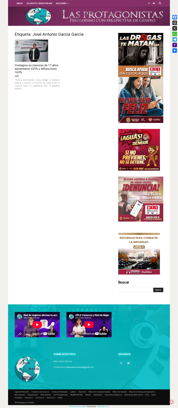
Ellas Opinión (46, 395)
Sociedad (18, 397)
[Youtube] (154, 3)
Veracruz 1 (29, 397)
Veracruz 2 (40, 397)
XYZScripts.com (103, 406)
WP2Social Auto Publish (78, 406)
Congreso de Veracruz (40, 392)
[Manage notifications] (171, 402)
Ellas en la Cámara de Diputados (142, 392)
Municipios (98, 395)
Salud (153, 395)
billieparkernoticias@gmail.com (80, 367)
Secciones (61, 3)
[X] (174, 28)
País (147, 395)
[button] (160, 3)
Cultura (73, 392)
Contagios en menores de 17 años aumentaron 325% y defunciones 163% (36, 69)
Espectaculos (33, 395)
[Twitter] (149, 3)
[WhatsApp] (174, 34)
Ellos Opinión (20, 395)
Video (60, 397)
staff (17, 76)
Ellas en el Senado (120, 392)
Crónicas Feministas (59, 392)
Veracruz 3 (51, 397)
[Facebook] (174, 17)
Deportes (82, 392)
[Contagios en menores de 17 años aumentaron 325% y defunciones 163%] (37, 51)
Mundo (88, 395)
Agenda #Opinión (22, 392)
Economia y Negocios (113, 395)
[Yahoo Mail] (174, 45)
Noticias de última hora (133, 395)
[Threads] (174, 23)
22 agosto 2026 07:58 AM (39, 3)
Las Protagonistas (61, 395)
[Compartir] (174, 50)
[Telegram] (174, 39)
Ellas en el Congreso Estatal (99, 392)
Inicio (20, 3)
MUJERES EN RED (76, 395)
